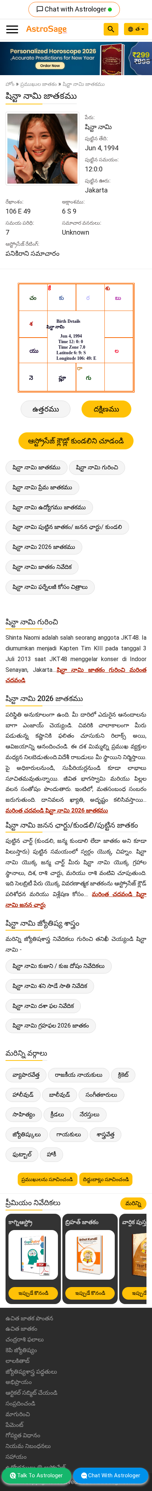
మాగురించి (18, 1414)
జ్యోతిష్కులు (27, 1134)
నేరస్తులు (90, 1114)
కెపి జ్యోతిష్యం (21, 1350)
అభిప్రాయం (19, 1382)
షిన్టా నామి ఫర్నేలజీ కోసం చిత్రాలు (50, 586)
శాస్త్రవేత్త (105, 1134)
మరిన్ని (133, 1203)
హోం (10, 84)
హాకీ (51, 1154)
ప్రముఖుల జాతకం (38, 84)
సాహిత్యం (24, 1114)
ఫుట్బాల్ (22, 1154)
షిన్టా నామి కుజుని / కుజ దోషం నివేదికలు (59, 965)
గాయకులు (68, 1134)
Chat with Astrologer (72, 9)
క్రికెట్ (123, 1074)
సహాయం (16, 1456)
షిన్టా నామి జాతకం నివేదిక (42, 566)
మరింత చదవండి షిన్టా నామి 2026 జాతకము (57, 810)
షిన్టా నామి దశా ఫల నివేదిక (43, 1005)
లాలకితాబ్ (18, 1360)
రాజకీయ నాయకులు (79, 1074)
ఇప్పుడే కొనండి (33, 1293)
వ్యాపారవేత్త (26, 1074)
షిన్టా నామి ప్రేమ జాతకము (42, 487)
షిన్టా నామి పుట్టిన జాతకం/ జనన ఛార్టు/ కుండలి (67, 526)
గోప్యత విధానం (23, 1435)
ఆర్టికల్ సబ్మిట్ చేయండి (32, 1392)
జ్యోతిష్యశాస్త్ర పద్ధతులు (31, 1371)
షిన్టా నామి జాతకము (37, 467)
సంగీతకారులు (101, 1094)
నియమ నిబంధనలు (28, 1446)
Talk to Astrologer (40, 1475)
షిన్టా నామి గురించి (97, 467)
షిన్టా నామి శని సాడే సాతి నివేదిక (50, 985)
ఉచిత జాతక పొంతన (29, 1318)
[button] (11, 58)
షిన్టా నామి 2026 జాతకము (44, 546)
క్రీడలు (57, 1114)
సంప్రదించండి (20, 1403)
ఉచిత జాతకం (21, 1328)
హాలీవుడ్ (23, 1094)
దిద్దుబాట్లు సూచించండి (106, 1179)
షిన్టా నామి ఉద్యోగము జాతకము (49, 507)
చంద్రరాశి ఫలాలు (25, 1339)
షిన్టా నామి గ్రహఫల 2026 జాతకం (51, 1025)
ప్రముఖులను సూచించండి (47, 1179)
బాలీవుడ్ (59, 1094)
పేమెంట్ (14, 1424)
